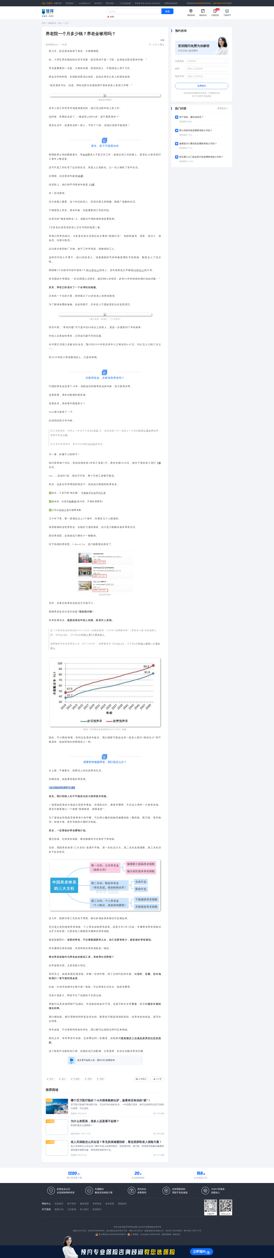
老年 (51, 1079)
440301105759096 (173, 1230)
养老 (89, 1079)
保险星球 (52, 23)
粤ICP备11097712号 (192, 1230)
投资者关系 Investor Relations (147, 3)
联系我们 (97, 1209)
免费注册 (58, 3)
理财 (102, 1079)
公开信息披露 (125, 3)
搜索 (167, 11)
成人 (63, 1079)
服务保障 (84, 1203)
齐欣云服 (117, 1226)
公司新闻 (71, 1209)
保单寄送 (97, 1203)
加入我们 (84, 1209)
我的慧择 (70, 3)
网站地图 (133, 1226)
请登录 (50, 3)
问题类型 (179, 61)
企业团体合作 (84, 3)
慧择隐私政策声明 (153, 1226)
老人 (60, 23)
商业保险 (85, 839)
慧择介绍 (59, 1209)
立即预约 (199, 1251)
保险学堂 (125, 1226)
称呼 (177, 69)
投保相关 (59, 1203)
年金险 (76, 1079)
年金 (54, 965)
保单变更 (109, 1203)
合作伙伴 (141, 1226)
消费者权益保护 (171, 3)
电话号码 (179, 76)
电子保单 (71, 1203)
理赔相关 (122, 1203)
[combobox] (205, 61)
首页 (44, 23)
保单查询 (98, 3)
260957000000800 (96, 1230)
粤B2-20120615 (136, 1230)
